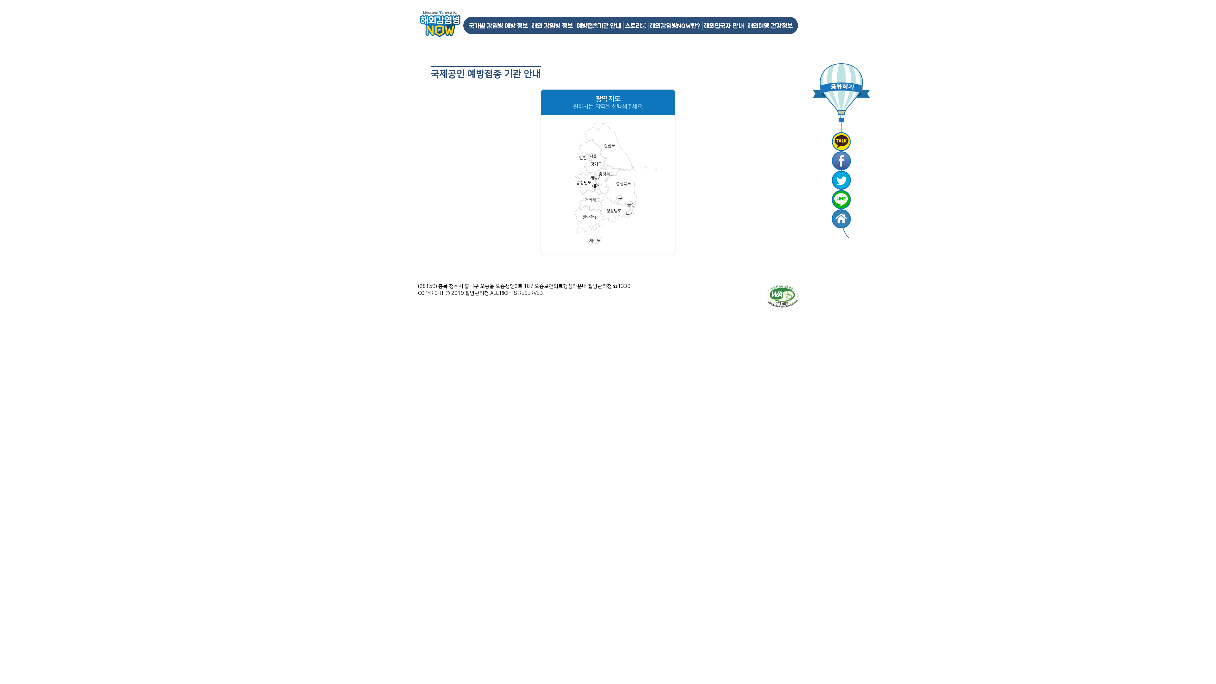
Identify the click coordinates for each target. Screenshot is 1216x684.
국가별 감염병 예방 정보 (498, 25)
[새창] (841, 141)
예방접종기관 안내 (599, 25)
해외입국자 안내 (724, 25)
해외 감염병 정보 (552, 25)
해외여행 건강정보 (770, 25)
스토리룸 (635, 25)
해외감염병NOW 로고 (440, 24)
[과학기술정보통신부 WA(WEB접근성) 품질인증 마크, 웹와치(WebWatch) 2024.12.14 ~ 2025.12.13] (782, 296)
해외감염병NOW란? (675, 25)
